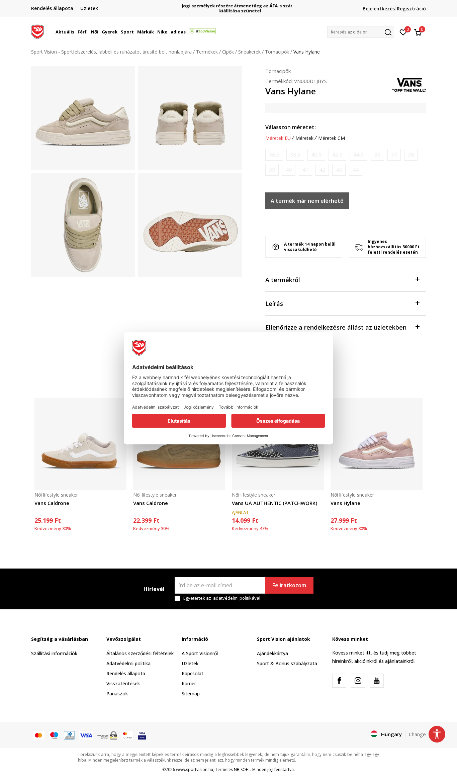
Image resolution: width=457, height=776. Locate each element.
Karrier (189, 683)
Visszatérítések (123, 683)
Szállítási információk (54, 653)
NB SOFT (242, 769)
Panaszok (117, 693)
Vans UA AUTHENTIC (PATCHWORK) (274, 503)
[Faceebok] (339, 680)
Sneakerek (249, 52)
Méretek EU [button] (278, 138)
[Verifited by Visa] (142, 735)
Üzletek (190, 663)
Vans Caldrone (51, 503)
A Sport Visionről (200, 653)
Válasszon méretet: (290, 127)
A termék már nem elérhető (307, 200)
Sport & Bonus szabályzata (287, 663)
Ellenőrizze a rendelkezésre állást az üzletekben (335, 327)
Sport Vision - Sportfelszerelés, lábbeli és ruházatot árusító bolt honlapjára (111, 52)
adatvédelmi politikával (236, 598)
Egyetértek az (221, 598)
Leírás (274, 303)
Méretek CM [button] (331, 138)
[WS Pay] (107, 735)
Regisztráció (411, 8)
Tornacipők (277, 52)
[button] (75, 32)
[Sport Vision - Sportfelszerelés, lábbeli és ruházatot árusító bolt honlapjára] (37, 31)
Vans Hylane (345, 503)
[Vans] (409, 84)
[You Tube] (376, 680)
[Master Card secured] (127, 735)
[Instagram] (358, 680)
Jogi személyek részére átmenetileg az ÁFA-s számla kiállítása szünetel (228, 8)
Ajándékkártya (272, 653)
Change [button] (417, 734)
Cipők (228, 52)
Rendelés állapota (125, 673)
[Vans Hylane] (377, 444)
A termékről (282, 280)
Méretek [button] (304, 138)
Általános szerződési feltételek (140, 653)
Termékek (207, 52)
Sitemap (191, 693)
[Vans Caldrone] (80, 444)
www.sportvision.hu (194, 769)
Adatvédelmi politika (128, 663)
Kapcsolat (192, 673)
